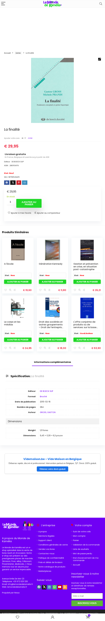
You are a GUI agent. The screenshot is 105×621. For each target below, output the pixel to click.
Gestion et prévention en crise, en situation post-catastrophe (85, 266)
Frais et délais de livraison (50, 562)
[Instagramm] (49, 587)
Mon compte (79, 536)
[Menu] (3, 3)
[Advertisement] (52, 28)
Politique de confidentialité (51, 558)
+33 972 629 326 (20, 581)
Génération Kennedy (50, 263)
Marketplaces (44, 571)
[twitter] (44, 587)
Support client (45, 540)
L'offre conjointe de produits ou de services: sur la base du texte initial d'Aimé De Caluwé (85, 327)
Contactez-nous (46, 553)
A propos (42, 531)
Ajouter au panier (29, 203)
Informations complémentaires (52, 362)
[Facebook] (39, 587)
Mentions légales (46, 536)
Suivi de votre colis (82, 531)
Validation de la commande (86, 544)
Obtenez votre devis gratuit (52, 469)
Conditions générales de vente (53, 544)
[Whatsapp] (54, 587)
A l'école (9, 263)
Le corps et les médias (12, 323)
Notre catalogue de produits (51, 566)
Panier (76, 540)
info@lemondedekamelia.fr (20, 584)
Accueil (7, 53)
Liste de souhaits (81, 549)
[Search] (100, 3)
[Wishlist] (17, 617)
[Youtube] (60, 587)
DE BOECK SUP (46, 391)
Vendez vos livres (46, 549)
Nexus (17, 592)
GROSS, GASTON (48, 412)
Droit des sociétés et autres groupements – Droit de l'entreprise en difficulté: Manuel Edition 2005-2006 (51, 327)
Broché (43, 396)
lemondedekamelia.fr (17, 587)
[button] (99, 59)
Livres (18, 53)
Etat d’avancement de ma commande (85, 559)
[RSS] (65, 587)
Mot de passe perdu (82, 553)
